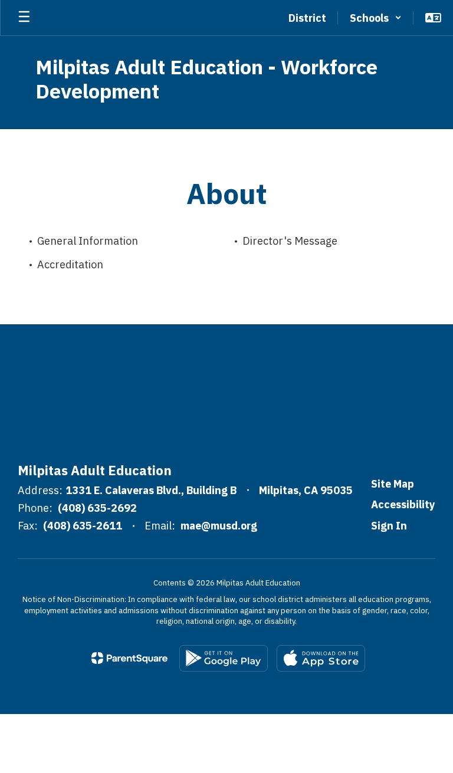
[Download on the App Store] (321, 658)
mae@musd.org (218, 525)
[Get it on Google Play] (223, 658)
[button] (375, 17)
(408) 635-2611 (82, 525)
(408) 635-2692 (97, 508)
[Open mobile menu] (24, 17)
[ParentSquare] (129, 658)
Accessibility (403, 504)
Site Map (392, 484)
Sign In (389, 525)
